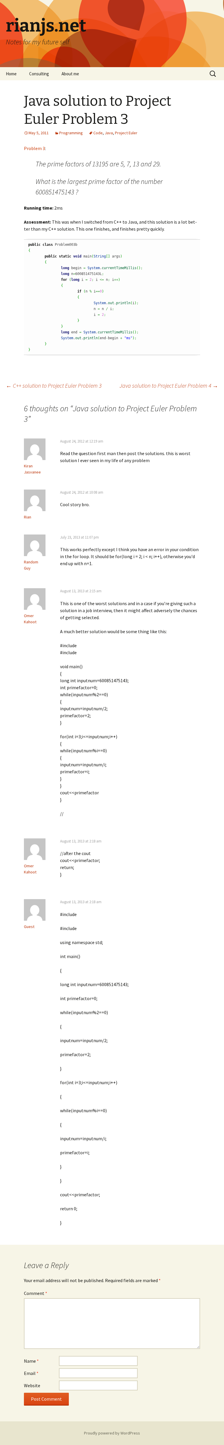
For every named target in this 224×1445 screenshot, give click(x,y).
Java (109, 132)
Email (31, 1373)
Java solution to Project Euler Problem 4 (169, 385)
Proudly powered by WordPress (112, 1433)
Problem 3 (34, 148)
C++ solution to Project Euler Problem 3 (54, 385)
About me (70, 73)
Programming (71, 132)
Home (11, 73)
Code (98, 132)
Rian (27, 517)
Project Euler (126, 132)
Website (32, 1385)
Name (31, 1361)
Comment (35, 1293)
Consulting (39, 73)
